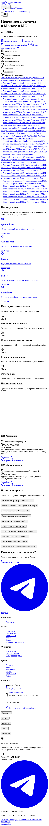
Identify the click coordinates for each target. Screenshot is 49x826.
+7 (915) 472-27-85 (11, 562)
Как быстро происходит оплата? (13, 521)
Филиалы (19, 8)
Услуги (4, 8)
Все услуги (10, 631)
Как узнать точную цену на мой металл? (16, 501)
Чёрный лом (11, 636)
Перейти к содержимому (11, 2)
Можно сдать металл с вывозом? (14, 536)
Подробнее (5, 457)
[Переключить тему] (2, 12)
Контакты (5, 734)
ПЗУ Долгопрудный (14, 656)
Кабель (8, 638)
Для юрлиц (25, 11)
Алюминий (10, 669)
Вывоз (8, 640)
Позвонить (28, 42)
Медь (8, 667)
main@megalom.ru (16, 692)
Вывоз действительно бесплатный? (15, 511)
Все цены (9, 665)
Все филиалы (11, 651)
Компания (5, 713)
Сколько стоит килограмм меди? (13, 542)
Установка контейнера (15, 642)
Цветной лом (11, 633)
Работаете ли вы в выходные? (13, 526)
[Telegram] (24, 807)
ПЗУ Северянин (12, 654)
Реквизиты (10, 622)
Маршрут (7, 460)
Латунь (9, 672)
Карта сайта (6, 824)
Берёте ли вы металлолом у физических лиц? (18, 506)
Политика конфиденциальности (14, 820)
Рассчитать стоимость (13, 42)
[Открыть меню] (5, 15)
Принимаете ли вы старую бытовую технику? (18, 547)
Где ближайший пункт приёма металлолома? (18, 531)
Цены (13, 8)
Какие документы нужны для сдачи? (15, 516)
